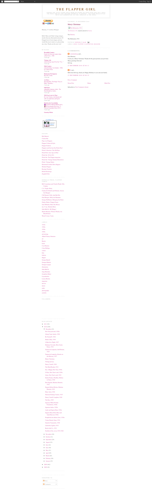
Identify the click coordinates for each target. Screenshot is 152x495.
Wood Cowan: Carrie (48, 216)
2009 (45, 464)
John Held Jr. (45, 269)
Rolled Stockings (47, 171)
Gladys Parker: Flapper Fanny (50, 202)
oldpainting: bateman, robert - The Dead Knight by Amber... (52, 90)
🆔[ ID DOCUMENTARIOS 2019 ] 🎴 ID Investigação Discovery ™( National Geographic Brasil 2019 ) (53, 106)
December (49, 329)
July (47, 445)
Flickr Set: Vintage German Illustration (53, 160)
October (48, 437)
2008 (45, 467)
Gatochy (90, 30)
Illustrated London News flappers (51, 164)
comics (44, 250)
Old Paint (47, 87)
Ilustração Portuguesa (50, 74)
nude (43, 288)
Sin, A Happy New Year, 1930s (53, 370)
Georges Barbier (46, 262)
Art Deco (46, 80)
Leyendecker (45, 276)
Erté (43, 253)
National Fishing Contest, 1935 (54, 394)
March (48, 456)
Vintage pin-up (49, 362)
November (49, 434)
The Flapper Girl (76, 9)
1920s (43, 227)
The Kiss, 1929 (49, 400)
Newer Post (71, 83)
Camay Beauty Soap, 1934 (52, 420)
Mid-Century (48, 66)
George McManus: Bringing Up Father (52, 200)
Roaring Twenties (47, 169)
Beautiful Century (49, 52)
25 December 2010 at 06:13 (78, 65)
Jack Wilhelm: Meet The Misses (51, 204)
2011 (45, 324)
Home (89, 83)
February (48, 458)
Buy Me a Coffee (48, 75)
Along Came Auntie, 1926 (52, 334)
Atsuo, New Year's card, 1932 (53, 375)
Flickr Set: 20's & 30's (48, 155)
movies (44, 283)
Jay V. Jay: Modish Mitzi (49, 207)
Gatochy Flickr (48, 112)
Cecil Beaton (45, 246)
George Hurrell (46, 260)
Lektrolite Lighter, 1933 (52, 425)
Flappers (52, 124)
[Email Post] (88, 42)
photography (45, 290)
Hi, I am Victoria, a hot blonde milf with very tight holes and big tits (52, 97)
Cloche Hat (45, 138)
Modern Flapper (46, 167)
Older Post (107, 83)
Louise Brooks (46, 279)
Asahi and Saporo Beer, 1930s (53, 410)
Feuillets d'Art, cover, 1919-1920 (54, 431)
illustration (88, 44)
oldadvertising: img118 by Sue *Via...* (53, 62)
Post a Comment (72, 80)
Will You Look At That (50, 95)
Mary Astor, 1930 (50, 392)
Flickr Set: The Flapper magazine (51, 157)
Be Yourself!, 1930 (50, 337)
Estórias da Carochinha (51, 103)
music (43, 286)
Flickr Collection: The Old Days (51, 150)
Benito (44, 241)
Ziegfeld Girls (46, 174)
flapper (80, 44)
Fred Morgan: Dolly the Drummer (51, 197)
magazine (97, 44)
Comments (47, 484)
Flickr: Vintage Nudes (48, 162)
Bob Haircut (45, 136)
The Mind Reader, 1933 (51, 367)
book (43, 243)
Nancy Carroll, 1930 (51, 364)
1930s (75, 44)
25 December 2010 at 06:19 (78, 75)
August (48, 442)
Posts (46, 481)
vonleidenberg (74, 54)
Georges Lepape (46, 264)
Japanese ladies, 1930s (51, 407)
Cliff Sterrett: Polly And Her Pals (51, 195)
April (47, 453)
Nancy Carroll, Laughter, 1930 (53, 397)
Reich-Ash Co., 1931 (51, 428)
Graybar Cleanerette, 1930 (52, 423)
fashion (44, 255)
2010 (45, 327)
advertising (45, 234)
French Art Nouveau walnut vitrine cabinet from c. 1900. (52, 55)
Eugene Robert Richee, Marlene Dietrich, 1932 (54, 388)
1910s (43, 225)
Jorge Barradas (46, 272)
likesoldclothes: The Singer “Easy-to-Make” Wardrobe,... (53, 82)
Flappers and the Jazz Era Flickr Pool (52, 148)
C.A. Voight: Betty (47, 188)
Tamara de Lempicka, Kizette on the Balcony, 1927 (54, 355)
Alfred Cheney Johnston (48, 236)
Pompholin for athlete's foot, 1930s (55, 417)
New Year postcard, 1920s (52, 331)
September (49, 439)
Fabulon (72, 34)
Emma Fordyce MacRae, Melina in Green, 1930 (54, 379)
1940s (43, 232)
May (47, 450)
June (47, 447)
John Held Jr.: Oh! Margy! (49, 209)
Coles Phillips (46, 248)
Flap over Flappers (47, 141)
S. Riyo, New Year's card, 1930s (54, 372)
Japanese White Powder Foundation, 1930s (51, 404)
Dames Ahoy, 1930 (50, 339)
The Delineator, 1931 (72, 30)
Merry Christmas (49, 359)
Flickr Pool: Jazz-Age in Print (50, 153)
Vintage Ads (47, 60)
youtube (44, 293)
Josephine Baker (46, 274)
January (48, 461)
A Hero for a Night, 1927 (52, 342)
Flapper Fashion (46, 146)
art (42, 239)
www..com (50, 119)
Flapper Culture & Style (48, 143)
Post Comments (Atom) (81, 87)
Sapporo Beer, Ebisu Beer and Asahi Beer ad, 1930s (53, 414)
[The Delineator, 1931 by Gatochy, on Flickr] (75, 28)
